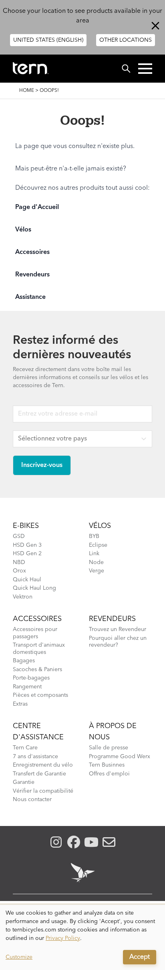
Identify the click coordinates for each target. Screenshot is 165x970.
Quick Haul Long (34, 588)
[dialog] (82, 937)
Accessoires (32, 252)
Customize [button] (19, 957)
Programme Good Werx (119, 756)
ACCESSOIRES (37, 619)
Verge (96, 571)
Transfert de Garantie (39, 774)
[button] (145, 68)
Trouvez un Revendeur (117, 629)
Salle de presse (108, 748)
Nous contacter (32, 799)
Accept (139, 957)
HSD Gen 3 (27, 545)
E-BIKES (26, 526)
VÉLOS (100, 526)
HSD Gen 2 (27, 553)
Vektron (22, 597)
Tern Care (25, 748)
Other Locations (125, 40)
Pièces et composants (40, 695)
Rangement (27, 687)
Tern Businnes (107, 765)
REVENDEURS (112, 619)
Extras (20, 704)
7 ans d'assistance (35, 756)
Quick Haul (27, 579)
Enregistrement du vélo (43, 765)
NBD (19, 562)
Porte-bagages (31, 678)
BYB (94, 536)
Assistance (30, 297)
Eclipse (98, 545)
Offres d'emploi (109, 774)
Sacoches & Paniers (37, 669)
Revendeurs (32, 275)
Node (96, 562)
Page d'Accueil (37, 207)
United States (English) (48, 40)
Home (26, 90)
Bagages (24, 661)
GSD (19, 536)
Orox (19, 571)
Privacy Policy (63, 938)
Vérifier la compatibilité (43, 791)
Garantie (23, 782)
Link (94, 553)
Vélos (23, 230)
